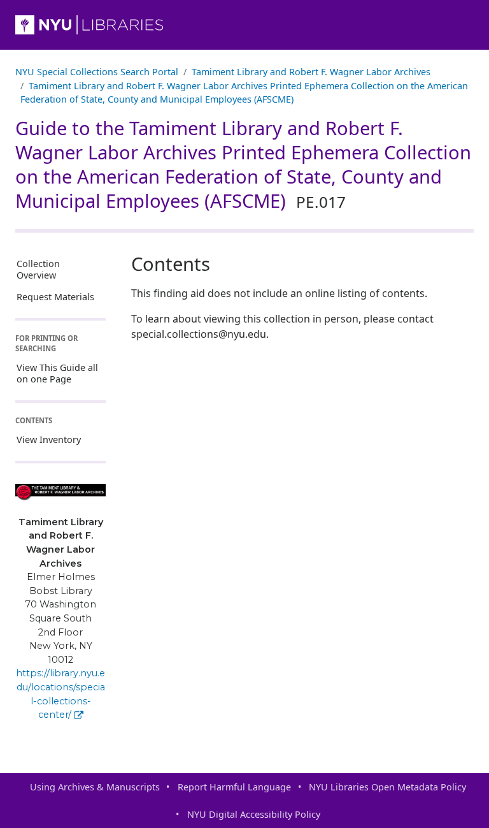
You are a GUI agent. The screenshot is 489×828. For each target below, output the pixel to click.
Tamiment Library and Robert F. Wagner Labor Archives (311, 72)
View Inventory (49, 439)
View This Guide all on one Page (57, 373)
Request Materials (55, 297)
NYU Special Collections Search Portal (96, 72)
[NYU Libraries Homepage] (244, 24)
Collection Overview (38, 269)
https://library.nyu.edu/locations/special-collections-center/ (60, 693)
